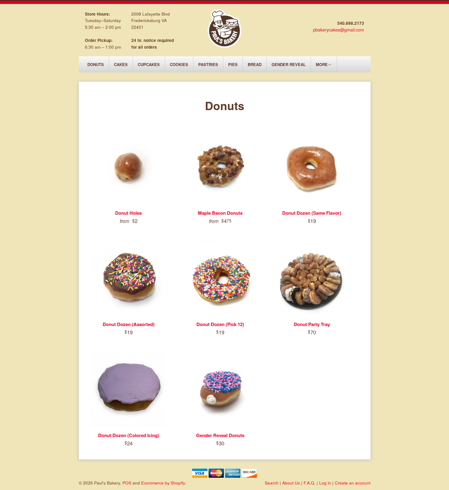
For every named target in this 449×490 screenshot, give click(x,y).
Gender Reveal (289, 64)
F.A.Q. (310, 483)
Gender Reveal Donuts (220, 435)
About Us (291, 483)
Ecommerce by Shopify (163, 483)
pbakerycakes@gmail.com (338, 30)
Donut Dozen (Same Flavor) (311, 213)
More (322, 64)
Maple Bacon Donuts (220, 213)
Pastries (208, 64)
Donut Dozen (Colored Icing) (128, 435)
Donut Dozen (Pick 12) (220, 324)
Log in (325, 483)
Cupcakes (149, 64)
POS (126, 483)
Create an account (353, 483)
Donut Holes (128, 213)
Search (272, 483)
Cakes (121, 64)
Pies (233, 64)
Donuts (95, 64)
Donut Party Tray (312, 324)
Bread (254, 64)
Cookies (179, 64)
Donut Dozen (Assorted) (129, 324)
